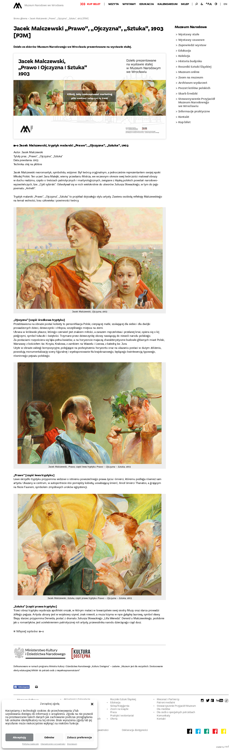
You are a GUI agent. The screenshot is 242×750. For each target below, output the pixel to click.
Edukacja (146, 4)
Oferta (113, 719)
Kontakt (183, 116)
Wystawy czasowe (191, 39)
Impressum (72, 744)
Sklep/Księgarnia (119, 706)
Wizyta (113, 4)
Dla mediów (163, 709)
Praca (113, 712)
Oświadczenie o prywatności (53, 744)
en (225, 4)
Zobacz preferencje (79, 737)
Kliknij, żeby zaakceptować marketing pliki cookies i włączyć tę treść (89, 96)
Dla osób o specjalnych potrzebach (176, 712)
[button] (92, 704)
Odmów (49, 737)
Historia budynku (190, 61)
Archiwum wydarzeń (192, 82)
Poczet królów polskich (194, 88)
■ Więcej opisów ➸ (28, 631)
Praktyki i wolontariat (122, 716)
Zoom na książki (119, 709)
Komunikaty (163, 716)
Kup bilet (93, 4)
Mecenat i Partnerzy (168, 699)
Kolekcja (184, 56)
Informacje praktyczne (194, 111)
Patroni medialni (166, 703)
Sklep (185, 4)
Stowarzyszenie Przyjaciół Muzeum (176, 706)
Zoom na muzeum (190, 77)
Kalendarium (167, 4)
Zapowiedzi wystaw (192, 45)
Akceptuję (19, 737)
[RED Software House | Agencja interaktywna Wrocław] (227, 747)
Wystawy (129, 4)
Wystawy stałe (188, 34)
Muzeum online (189, 72)
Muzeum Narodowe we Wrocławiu (44, 5)
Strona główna (20, 19)
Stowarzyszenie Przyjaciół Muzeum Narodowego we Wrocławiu (196, 102)
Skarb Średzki (188, 93)
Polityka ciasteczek (30, 744)
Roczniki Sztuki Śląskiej (194, 66)
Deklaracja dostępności (135, 730)
